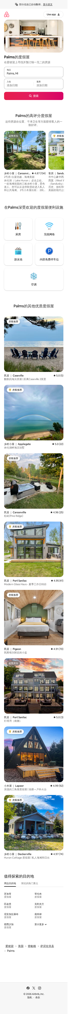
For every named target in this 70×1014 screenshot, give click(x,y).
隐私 (29, 997)
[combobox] (34, 74)
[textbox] (19, 85)
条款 (37, 997)
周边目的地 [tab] (10, 883)
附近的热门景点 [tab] (29, 883)
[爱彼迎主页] (6, 14)
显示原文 (47, 4)
